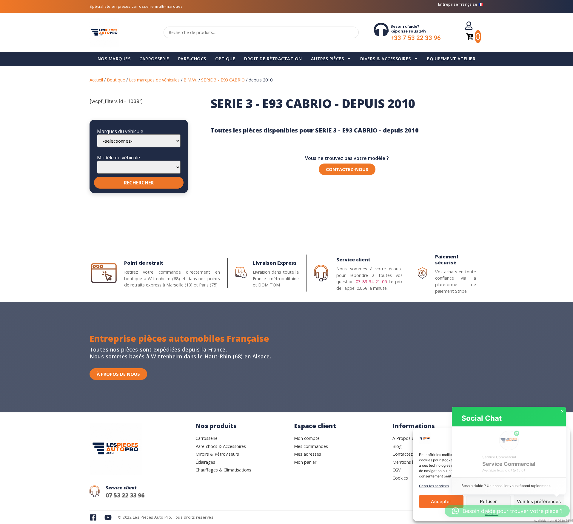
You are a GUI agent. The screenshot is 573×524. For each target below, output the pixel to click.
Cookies (491, 513)
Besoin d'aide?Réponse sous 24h (408, 29)
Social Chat (481, 418)
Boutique (116, 80)
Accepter (441, 501)
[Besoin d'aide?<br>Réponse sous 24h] (381, 29)
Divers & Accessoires (385, 58)
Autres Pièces (327, 58)
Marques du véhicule (120, 131)
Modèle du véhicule (118, 157)
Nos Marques (114, 58)
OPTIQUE (225, 58)
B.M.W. (190, 80)
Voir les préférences (539, 501)
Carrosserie (154, 58)
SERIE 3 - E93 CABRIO (223, 80)
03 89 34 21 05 (371, 281)
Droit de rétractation (273, 58)
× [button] (562, 411)
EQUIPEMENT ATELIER (451, 58)
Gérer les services (434, 486)
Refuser (488, 501)
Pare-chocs (192, 58)
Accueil (96, 80)
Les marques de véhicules (154, 80)
